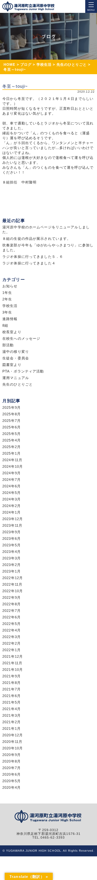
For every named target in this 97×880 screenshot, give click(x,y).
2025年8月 (11, 414)
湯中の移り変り (15, 352)
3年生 (7, 312)
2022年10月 (12, 591)
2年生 (7, 299)
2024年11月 (12, 460)
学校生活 (44, 64)
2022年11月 (12, 584)
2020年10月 (12, 748)
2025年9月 (11, 407)
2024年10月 (12, 466)
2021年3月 (11, 715)
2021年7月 (11, 689)
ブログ (26, 64)
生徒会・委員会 (15, 358)
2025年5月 (11, 434)
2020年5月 (11, 781)
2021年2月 (11, 722)
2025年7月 (11, 421)
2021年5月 (11, 702)
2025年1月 (11, 453)
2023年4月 (11, 552)
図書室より (11, 365)
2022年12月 (12, 578)
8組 (5, 325)
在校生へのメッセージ (21, 338)
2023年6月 (11, 538)
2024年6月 (11, 486)
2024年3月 (11, 499)
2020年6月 (11, 774)
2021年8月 (11, 683)
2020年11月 (12, 742)
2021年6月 (11, 696)
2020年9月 (11, 755)
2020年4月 (11, 787)
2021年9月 (11, 676)
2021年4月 (11, 709)
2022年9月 (11, 597)
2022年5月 (11, 624)
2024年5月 (11, 493)
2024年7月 (11, 480)
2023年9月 (11, 532)
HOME (10, 64)
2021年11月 (12, 663)
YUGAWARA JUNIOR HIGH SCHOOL (33, 850)
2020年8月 (11, 761)
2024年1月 (11, 512)
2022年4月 (11, 630)
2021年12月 (12, 656)
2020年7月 (11, 768)
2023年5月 (11, 545)
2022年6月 (11, 617)
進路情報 (10, 319)
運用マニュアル (15, 378)
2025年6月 (11, 427)
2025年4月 (11, 440)
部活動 (8, 345)
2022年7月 (11, 611)
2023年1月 (11, 571)
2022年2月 (11, 643)
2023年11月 (12, 525)
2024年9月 (11, 473)
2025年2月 (11, 447)
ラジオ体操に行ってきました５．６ (32, 257)
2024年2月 (11, 506)
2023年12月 (12, 519)
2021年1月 (11, 728)
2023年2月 (11, 565)
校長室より (11, 332)
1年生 (7, 293)
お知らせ (10, 286)
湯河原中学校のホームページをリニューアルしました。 (46, 229)
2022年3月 (11, 637)
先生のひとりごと (72, 64)
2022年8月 (11, 604)
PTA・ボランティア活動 (23, 371)
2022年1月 (11, 650)
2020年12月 (12, 735)
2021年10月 (12, 670)
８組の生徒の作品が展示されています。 (36, 239)
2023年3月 (11, 558)
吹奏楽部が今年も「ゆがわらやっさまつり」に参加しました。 (47, 247)
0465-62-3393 (52, 837)
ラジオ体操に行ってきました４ (29, 263)
